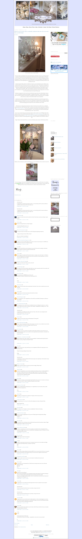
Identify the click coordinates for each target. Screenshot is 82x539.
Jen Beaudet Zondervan (20, 412)
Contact (44, 27)
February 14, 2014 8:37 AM (22, 410)
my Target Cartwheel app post (28, 115)
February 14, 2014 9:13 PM (22, 468)
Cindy (18, 246)
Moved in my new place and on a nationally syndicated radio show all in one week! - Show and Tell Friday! (32, 32)
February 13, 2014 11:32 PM (23, 354)
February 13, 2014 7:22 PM (22, 258)
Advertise (40, 27)
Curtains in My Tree (20, 399)
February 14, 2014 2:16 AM (22, 366)
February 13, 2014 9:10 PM (22, 314)
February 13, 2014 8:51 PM (22, 301)
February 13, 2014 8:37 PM (22, 294)
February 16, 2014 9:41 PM (22, 520)
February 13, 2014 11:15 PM (23, 343)
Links (36, 27)
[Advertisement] (59, 82)
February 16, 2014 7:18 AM (22, 489)
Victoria (18, 449)
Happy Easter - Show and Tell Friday (59, 159)
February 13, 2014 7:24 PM (22, 264)
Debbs (18, 470)
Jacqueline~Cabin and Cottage (21, 261)
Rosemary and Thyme (20, 385)
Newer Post (16, 524)
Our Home (49, 27)
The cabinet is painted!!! (57, 147)
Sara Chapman (19, 329)
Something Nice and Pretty (21, 456)
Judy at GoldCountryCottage (21, 322)
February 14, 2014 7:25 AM (22, 404)
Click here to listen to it (20, 108)
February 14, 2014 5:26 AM (22, 382)
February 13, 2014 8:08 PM (22, 288)
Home (24, 27)
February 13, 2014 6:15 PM (22, 219)
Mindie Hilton (19, 215)
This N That (19, 420)
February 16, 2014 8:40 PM (22, 509)
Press (33, 27)
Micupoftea (19, 435)
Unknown (18, 222)
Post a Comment (17, 523)
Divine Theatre (19, 273)
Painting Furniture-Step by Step (58, 136)
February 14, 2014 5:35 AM (22, 391)
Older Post (47, 524)
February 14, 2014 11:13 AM (23, 432)
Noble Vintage (19, 284)
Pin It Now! (16, 34)
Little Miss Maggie (20, 266)
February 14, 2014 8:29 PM (22, 447)
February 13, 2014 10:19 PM (23, 334)
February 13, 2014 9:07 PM (22, 307)
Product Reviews (55, 27)
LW (17, 440)
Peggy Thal (18, 369)
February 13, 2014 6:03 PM (22, 206)
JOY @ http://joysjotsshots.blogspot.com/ (23, 240)
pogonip (18, 505)
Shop (27, 27)
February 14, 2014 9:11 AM (22, 418)
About (30, 27)
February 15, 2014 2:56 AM (22, 478)
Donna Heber (19, 407)
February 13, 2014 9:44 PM (22, 326)
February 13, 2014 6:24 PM (22, 227)
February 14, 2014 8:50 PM (22, 459)
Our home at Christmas (57, 142)
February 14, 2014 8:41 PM (22, 453)
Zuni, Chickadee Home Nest (21, 303)
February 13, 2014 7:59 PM (22, 282)
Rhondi (18, 378)
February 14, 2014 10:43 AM (23, 424)
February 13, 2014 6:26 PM (22, 237)
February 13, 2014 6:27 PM (22, 244)
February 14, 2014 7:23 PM (22, 438)
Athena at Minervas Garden (21, 427)
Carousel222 (19, 497)
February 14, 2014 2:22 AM (22, 375)
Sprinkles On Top (47, 532)
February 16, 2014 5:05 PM (22, 502)
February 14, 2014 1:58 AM (22, 361)
